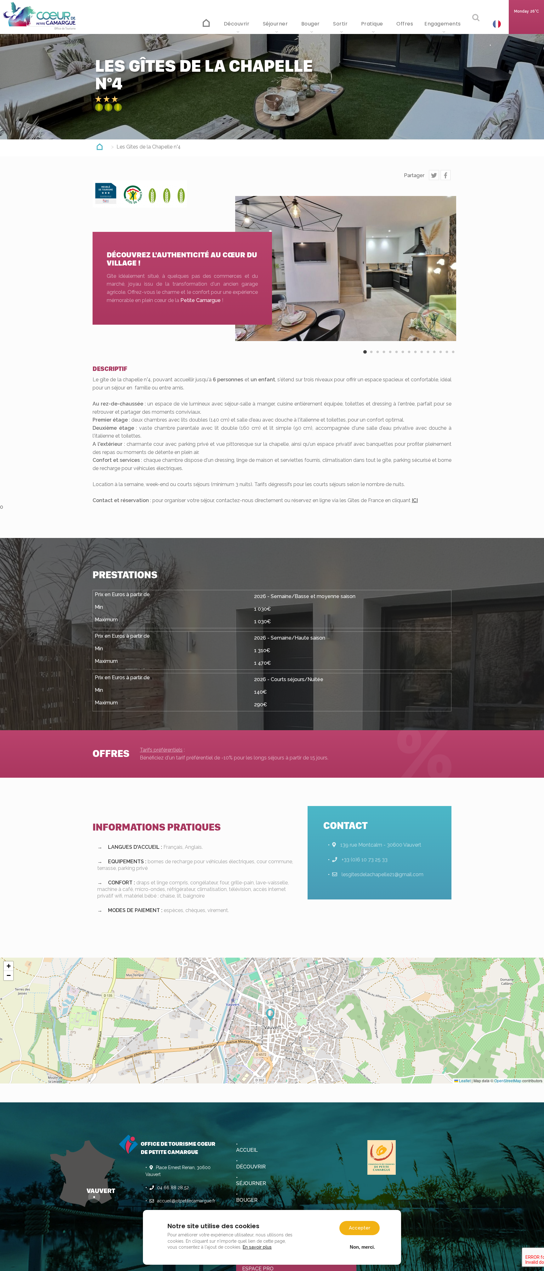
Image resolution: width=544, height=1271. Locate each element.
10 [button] (421, 357)
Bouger (311, 23)
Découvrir (237, 23)
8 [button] (409, 357)
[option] (345, 268)
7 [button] (403, 357)
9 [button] (415, 357)
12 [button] (434, 357)
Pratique (373, 23)
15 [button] (453, 357)
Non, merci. (362, 1246)
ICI (415, 500)
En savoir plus (257, 1247)
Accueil (206, 22)
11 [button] (428, 357)
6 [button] (396, 357)
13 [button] (440, 357)
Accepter (359, 1228)
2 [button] (371, 357)
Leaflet (464, 1080)
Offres (404, 23)
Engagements (443, 23)
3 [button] (377, 357)
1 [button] (365, 357)
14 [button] (447, 357)
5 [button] (390, 357)
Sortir (341, 23)
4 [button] (384, 357)
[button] (272, 1015)
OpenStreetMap (507, 1080)
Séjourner (276, 23)
